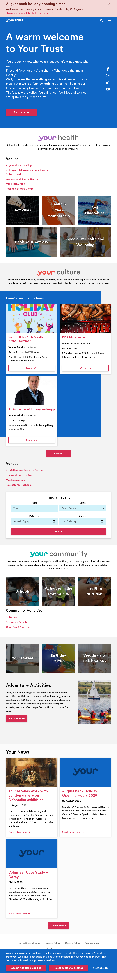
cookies (36, 953)
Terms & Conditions (29, 943)
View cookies (100, 968)
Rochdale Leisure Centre (20, 189)
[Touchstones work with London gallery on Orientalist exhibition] (31, 772)
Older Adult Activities (18, 627)
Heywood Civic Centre (19, 475)
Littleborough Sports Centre (22, 179)
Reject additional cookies (68, 968)
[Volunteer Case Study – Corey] (31, 853)
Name (34, 503)
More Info (40, 368)
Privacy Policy (52, 943)
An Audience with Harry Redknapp (31, 409)
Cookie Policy (72, 943)
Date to (83, 516)
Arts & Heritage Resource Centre (24, 470)
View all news (58, 925)
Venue (83, 503)
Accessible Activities (17, 622)
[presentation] (31, 318)
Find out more (21, 112)
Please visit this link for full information (28, 13)
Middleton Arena (15, 184)
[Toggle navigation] (109, 20)
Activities (11, 617)
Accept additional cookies (26, 968)
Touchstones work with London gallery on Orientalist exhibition (28, 795)
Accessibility (92, 943)
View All (58, 453)
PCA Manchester (73, 337)
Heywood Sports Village (19, 165)
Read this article (17, 832)
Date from (34, 516)
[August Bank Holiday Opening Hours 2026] (85, 772)
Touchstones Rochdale (19, 485)
